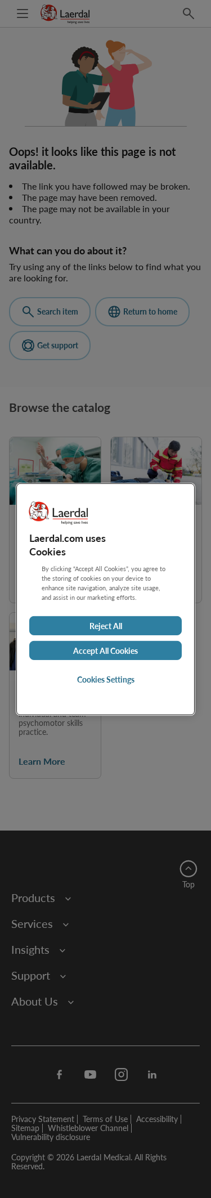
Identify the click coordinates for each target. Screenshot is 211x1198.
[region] (105, 598)
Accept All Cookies (105, 650)
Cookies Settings (105, 679)
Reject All (105, 625)
